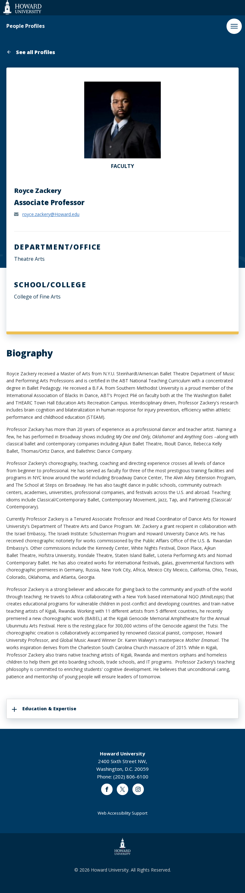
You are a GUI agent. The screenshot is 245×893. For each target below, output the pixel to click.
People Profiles (25, 26)
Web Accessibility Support (122, 813)
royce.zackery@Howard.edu (50, 214)
